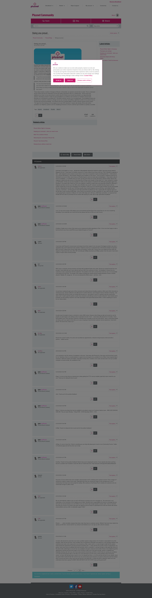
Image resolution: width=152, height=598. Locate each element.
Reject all (70, 80)
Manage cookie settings (84, 80)
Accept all (58, 80)
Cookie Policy (88, 75)
